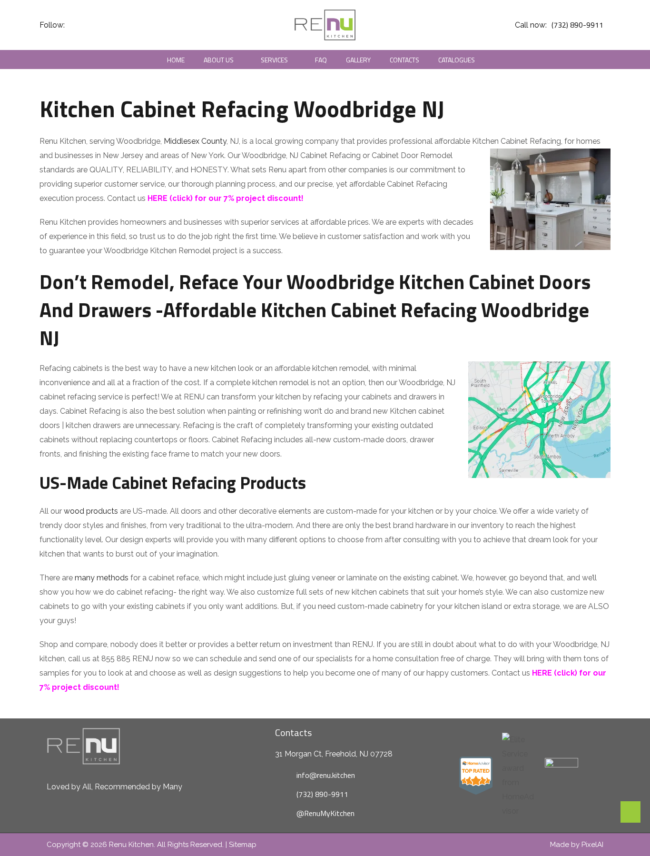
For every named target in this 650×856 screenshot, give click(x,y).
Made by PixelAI (576, 844)
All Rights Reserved (189, 844)
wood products (91, 511)
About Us (219, 60)
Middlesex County (195, 141)
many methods (101, 577)
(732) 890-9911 (577, 24)
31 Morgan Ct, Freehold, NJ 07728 (334, 753)
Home (176, 60)
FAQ (321, 60)
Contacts (404, 60)
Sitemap (242, 844)
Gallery (358, 60)
